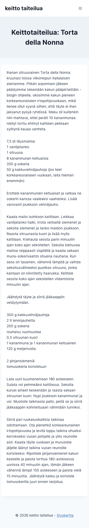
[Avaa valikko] (80, 8)
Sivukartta (65, 515)
